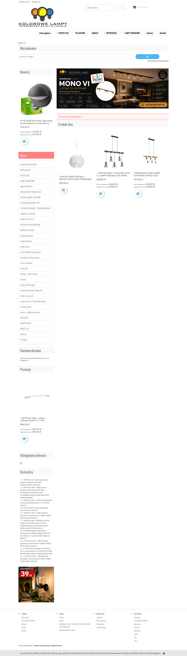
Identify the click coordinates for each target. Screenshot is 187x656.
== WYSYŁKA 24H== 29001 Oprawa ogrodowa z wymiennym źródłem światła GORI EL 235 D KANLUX (35, 515)
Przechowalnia (100, 624)
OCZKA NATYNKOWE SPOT (30, 202)
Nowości (23, 334)
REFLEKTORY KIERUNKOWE (30, 224)
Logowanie (99, 617)
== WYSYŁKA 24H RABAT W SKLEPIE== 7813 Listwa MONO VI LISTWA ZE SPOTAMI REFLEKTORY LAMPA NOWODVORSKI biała (36, 551)
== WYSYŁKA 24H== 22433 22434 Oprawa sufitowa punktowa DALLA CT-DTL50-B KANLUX (36, 502)
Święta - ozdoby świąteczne (30, 312)
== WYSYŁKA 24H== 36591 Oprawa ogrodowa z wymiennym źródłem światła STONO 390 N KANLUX (35, 543)
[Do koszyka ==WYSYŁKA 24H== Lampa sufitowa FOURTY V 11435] (24, 439)
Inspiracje (137, 627)
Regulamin (137, 617)
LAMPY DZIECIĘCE (27, 219)
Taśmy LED (24, 268)
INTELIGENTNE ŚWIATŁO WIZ (30, 191)
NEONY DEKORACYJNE (28, 164)
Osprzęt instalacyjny (27, 284)
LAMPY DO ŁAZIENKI (27, 213)
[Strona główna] (43, 16)
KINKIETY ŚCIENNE (27, 230)
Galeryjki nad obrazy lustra (29, 257)
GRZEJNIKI (24, 317)
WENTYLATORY (25, 323)
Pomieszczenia (25, 306)
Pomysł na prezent (27, 295)
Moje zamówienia (101, 620)
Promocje (23, 339)
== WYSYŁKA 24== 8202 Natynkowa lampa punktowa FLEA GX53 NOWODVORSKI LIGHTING (34, 482)
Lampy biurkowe (26, 241)
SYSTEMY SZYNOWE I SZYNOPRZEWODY (35, 208)
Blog (135, 637)
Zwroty (136, 634)
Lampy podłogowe (26, 235)
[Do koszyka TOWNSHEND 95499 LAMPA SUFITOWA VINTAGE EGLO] (137, 194)
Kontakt (61, 620)
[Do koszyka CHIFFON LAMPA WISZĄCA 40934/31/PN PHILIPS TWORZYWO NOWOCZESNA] (62, 190)
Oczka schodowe (26, 263)
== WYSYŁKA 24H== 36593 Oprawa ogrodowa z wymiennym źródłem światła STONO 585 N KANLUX (35, 558)
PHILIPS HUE (25, 175)
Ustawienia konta (101, 627)
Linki (135, 640)
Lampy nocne (25, 246)
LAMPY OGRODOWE (27, 181)
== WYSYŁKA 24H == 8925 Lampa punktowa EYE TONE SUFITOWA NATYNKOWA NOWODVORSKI (33, 490)
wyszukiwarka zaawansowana (158, 61)
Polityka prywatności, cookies (67, 630)
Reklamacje (137, 630)
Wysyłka (23, 627)
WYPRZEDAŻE (25, 170)
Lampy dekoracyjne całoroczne (31, 290)
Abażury (23, 279)
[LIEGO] (36, 584)
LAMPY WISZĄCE (26, 186)
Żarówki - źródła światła (28, 274)
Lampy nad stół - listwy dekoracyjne (33, 301)
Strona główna (25, 617)
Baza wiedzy (137, 624)
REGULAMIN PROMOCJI (28, 620)
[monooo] (113, 88)
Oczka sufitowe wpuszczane (30, 252)
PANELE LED (24, 328)
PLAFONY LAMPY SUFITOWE (30, 197)
